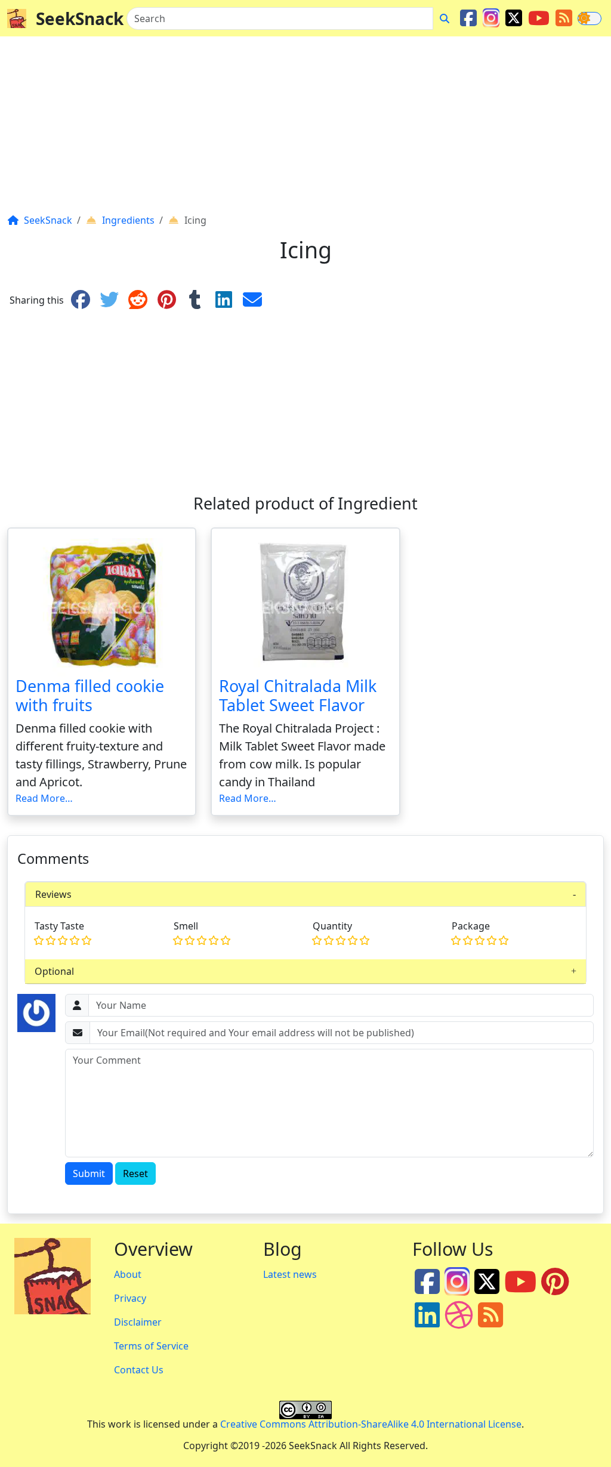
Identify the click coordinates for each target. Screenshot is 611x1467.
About (127, 1274)
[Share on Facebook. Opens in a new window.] (80, 300)
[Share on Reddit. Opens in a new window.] (138, 300)
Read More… (44, 798)
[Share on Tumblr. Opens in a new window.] (195, 300)
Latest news (290, 1274)
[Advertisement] (305, 129)
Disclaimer (138, 1322)
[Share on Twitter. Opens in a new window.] (109, 300)
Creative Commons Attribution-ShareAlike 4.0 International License (370, 1424)
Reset (135, 1173)
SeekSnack (80, 18)
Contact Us (138, 1369)
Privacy (130, 1298)
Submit (89, 1173)
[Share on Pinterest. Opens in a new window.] (166, 300)
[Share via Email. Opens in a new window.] (252, 300)
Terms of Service (151, 1345)
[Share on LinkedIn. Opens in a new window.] (223, 300)
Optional (54, 971)
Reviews (53, 894)
